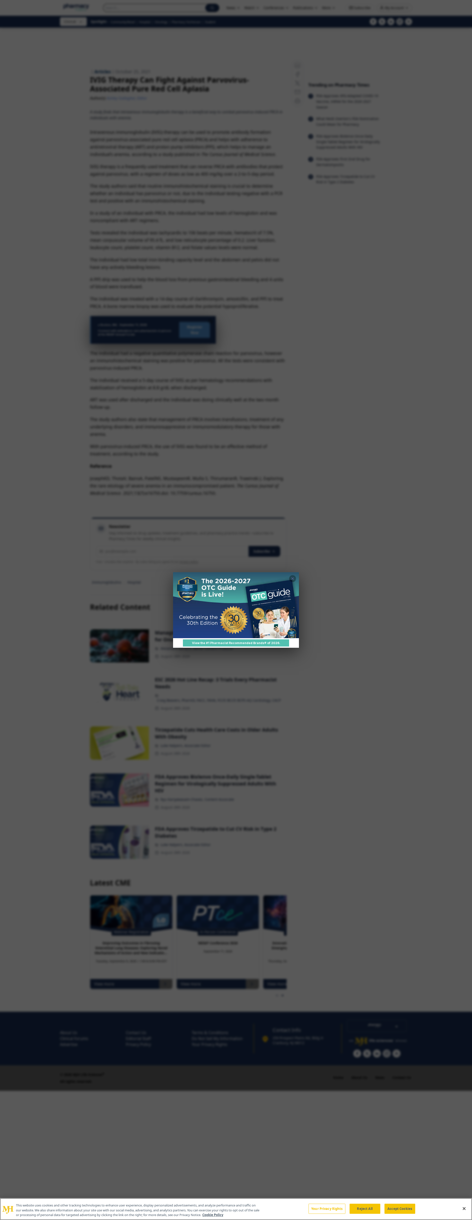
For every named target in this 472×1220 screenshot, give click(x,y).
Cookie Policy (212, 1215)
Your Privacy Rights (326, 1208)
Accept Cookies (399, 1208)
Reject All (364, 1208)
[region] (236, 1209)
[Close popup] (292, 578)
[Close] (464, 1208)
